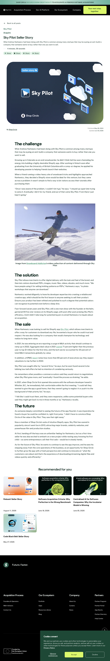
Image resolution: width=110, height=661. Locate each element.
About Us (72, 601)
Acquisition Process (22, 10)
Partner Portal (99, 605)
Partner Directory (101, 614)
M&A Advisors (8, 605)
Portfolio (41, 601)
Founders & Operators (10, 601)
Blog (40, 614)
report (35, 358)
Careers (72, 605)
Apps (40, 605)
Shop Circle (13, 129)
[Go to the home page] (7, 10)
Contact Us (7, 610)
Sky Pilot (64, 329)
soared (59, 347)
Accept (74, 654)
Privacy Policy (49, 648)
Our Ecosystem (61, 10)
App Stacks (99, 610)
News (71, 610)
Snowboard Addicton (36, 263)
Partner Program (100, 601)
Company (77, 10)
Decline (95, 654)
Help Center (99, 618)
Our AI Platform (42, 10)
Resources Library (45, 610)
